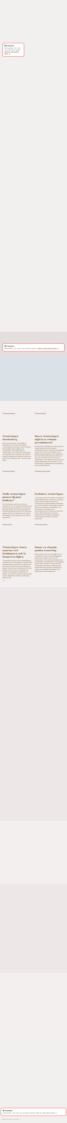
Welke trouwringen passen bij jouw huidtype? (13, 497)
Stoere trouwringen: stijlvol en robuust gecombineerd (47, 439)
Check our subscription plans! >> (48, 348)
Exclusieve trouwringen (49, 493)
